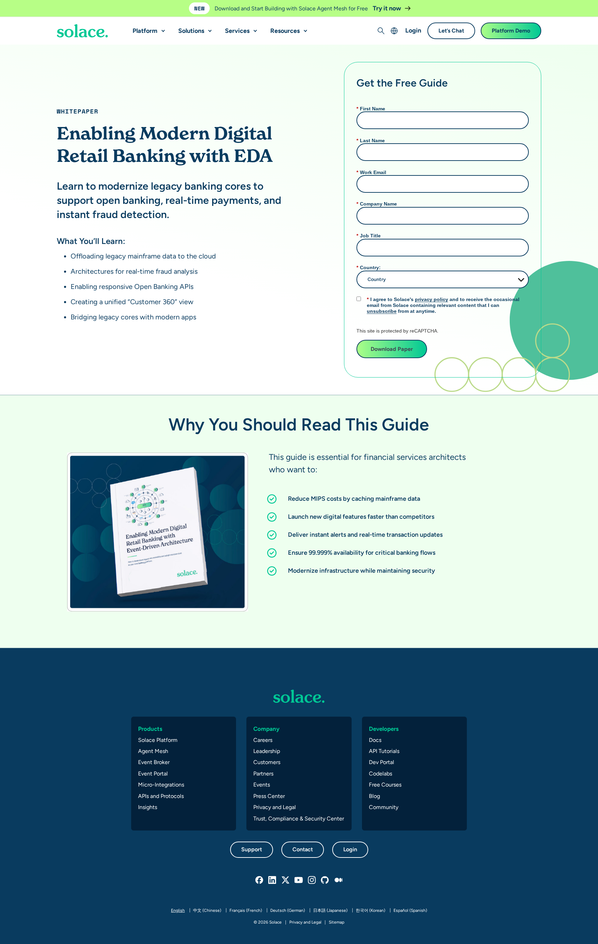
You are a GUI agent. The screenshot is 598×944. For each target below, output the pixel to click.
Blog (374, 796)
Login (413, 30)
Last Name (370, 140)
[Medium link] (338, 880)
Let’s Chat (451, 31)
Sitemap (336, 922)
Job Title (368, 235)
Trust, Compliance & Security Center (298, 818)
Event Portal (153, 773)
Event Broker (154, 762)
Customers (266, 762)
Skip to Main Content (34, 7)
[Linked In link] (272, 880)
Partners (263, 773)
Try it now (387, 8)
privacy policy (431, 299)
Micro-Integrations (161, 784)
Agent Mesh (153, 751)
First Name (370, 108)
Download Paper (392, 349)
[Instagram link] (312, 880)
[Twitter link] (285, 880)
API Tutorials (384, 751)
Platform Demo (511, 31)
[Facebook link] (259, 880)
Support (251, 849)
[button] (161, 28)
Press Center (269, 796)
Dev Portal (381, 762)
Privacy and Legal (274, 807)
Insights (147, 807)
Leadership (266, 751)
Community (383, 807)
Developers (384, 728)
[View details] (82, 31)
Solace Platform (158, 740)
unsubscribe (382, 311)
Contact (302, 849)
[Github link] (325, 880)
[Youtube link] (299, 880)
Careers (262, 740)
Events (261, 784)
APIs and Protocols (161, 796)
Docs (375, 740)
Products (150, 728)
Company (266, 728)
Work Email (371, 172)
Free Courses (385, 784)
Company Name (376, 204)
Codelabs (380, 773)
